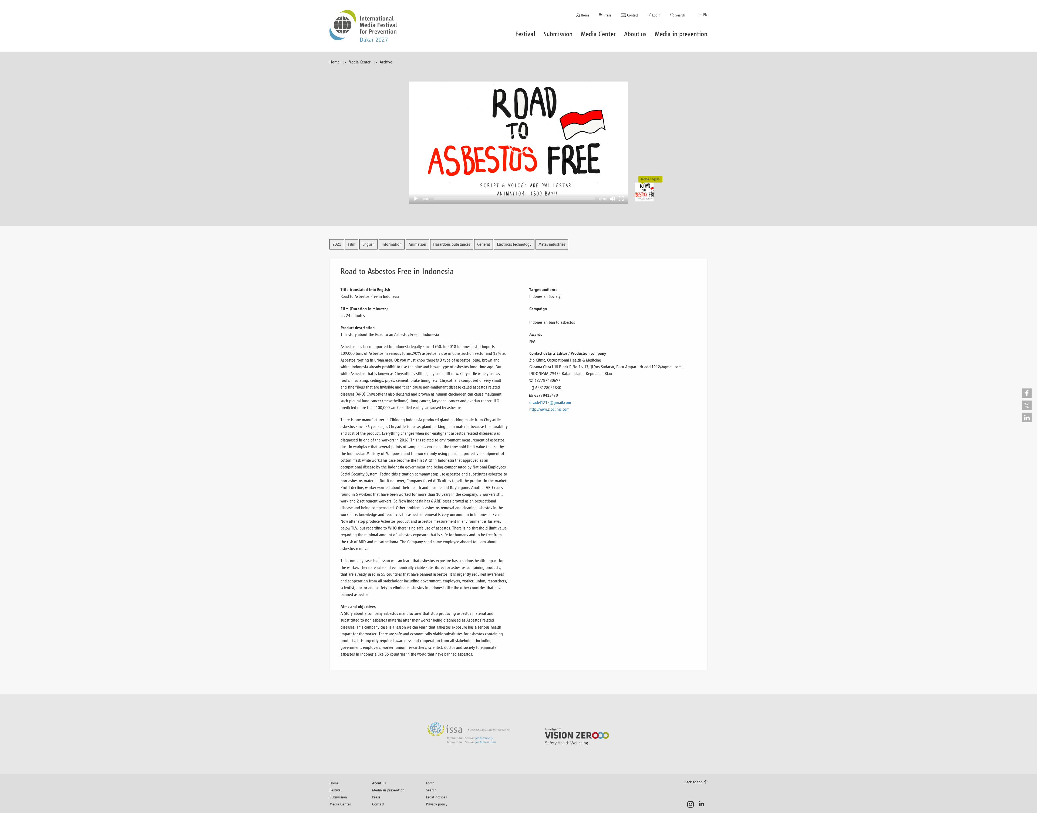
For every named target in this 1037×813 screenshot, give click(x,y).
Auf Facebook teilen (1027, 393)
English (368, 244)
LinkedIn (703, 804)
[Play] (416, 198)
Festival (335, 790)
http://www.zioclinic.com (549, 409)
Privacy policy (436, 804)
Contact (632, 15)
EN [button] (705, 15)
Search (680, 15)
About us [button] (635, 34)
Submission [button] (558, 34)
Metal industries (551, 244)
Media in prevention (388, 790)
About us (379, 783)
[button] (518, 143)
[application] (518, 143)
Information (392, 244)
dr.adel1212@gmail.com (550, 402)
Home (585, 15)
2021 (336, 244)
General (483, 244)
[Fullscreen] (621, 198)
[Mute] (612, 198)
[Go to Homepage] (363, 26)
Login (656, 15)
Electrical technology (514, 244)
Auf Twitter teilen (1027, 405)
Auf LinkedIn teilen (1027, 417)
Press (607, 15)
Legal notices (436, 797)
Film (351, 244)
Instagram (692, 804)
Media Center (360, 62)
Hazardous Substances (451, 244)
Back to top (693, 782)
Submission (338, 797)
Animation (417, 244)
